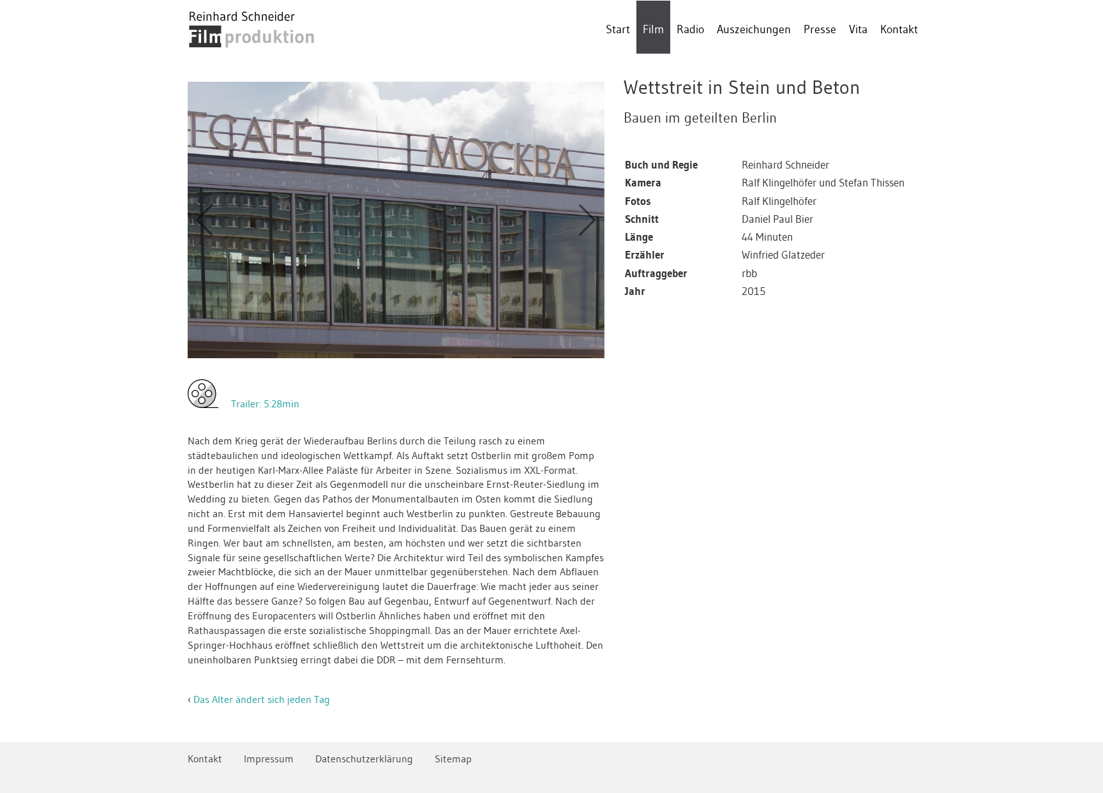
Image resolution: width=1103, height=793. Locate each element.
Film (653, 29)
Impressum (269, 758)
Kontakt (899, 29)
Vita (858, 29)
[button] (204, 220)
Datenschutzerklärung (364, 758)
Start (618, 29)
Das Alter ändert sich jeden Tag (261, 699)
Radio (690, 29)
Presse (820, 29)
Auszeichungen (754, 29)
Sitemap (453, 758)
